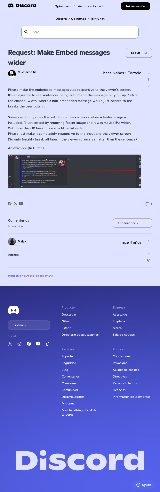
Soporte (67, 356)
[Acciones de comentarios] (148, 260)
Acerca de (120, 314)
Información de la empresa (131, 396)
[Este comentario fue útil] (148, 241)
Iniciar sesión (15, 276)
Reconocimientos (125, 383)
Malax (22, 241)
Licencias (119, 390)
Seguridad (69, 363)
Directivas (120, 376)
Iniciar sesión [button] (135, 6)
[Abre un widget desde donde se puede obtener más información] (144, 485)
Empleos (119, 321)
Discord (61, 18)
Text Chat (97, 18)
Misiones (68, 403)
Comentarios (70, 376)
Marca (117, 328)
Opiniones (62, 6)
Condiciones (121, 356)
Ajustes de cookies (126, 369)
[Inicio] (22, 6)
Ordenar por (127, 223)
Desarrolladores (73, 396)
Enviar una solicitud (88, 6)
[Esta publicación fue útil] (148, 73)
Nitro (65, 321)
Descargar (69, 314)
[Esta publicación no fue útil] (148, 85)
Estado (66, 328)
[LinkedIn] (21, 203)
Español (19, 325)
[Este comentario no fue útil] (148, 253)
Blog (65, 369)
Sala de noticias (124, 334)
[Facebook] (10, 203)
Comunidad (70, 390)
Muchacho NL (27, 72)
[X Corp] (15, 203)
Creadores (69, 383)
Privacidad (120, 363)
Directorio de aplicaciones (80, 334)
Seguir (135, 52)
